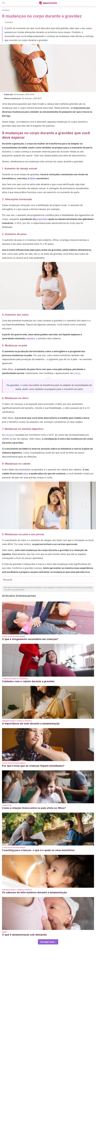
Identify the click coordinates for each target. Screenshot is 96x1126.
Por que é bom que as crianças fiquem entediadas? (33, 765)
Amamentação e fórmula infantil (17, 721)
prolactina (42, 219)
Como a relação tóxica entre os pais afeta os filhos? (34, 808)
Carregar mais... (48, 942)
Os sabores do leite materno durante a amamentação (34, 892)
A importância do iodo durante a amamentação (31, 723)
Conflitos (6, 805)
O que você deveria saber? (14, 636)
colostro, (31, 338)
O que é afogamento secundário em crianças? (30, 639)
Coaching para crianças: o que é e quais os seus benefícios (38, 850)
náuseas (9, 434)
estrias (77, 373)
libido (33, 178)
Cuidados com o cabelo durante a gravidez (28, 681)
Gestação (6, 10)
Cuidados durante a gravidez (15, 679)
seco (25, 473)
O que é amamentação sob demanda (24, 934)
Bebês (4, 932)
